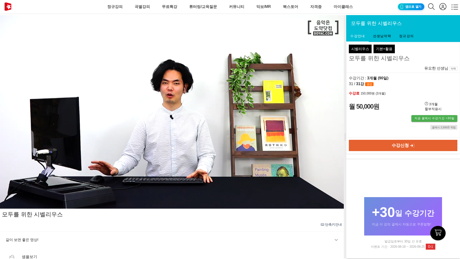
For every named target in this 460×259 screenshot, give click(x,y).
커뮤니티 (236, 7)
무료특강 (169, 7)
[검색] (433, 6)
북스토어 (290, 7)
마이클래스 (343, 7)
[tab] (357, 36)
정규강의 (115, 7)
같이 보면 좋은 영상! (22, 240)
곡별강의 (142, 7)
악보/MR (263, 7)
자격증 (316, 7)
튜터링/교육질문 (203, 7)
